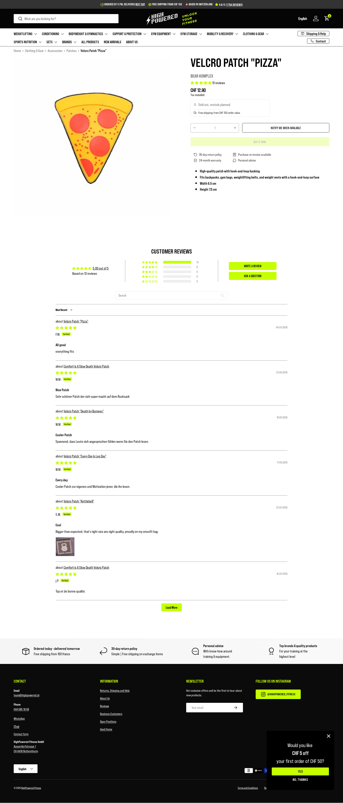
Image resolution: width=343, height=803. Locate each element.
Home (17, 50)
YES (300, 771)
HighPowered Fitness (31, 788)
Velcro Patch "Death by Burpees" (84, 411)
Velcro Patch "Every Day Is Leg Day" (85, 456)
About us (132, 42)
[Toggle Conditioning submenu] (62, 34)
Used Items (106, 729)
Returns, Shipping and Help (115, 690)
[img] (66, 328)
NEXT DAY (140, 4)
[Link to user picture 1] (65, 546)
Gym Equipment (161, 34)
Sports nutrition (25, 42)
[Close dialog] (328, 736)
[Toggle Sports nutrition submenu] (40, 42)
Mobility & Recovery (220, 34)
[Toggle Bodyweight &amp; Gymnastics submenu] (106, 34)
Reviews (104, 706)
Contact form (21, 734)
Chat (16, 726)
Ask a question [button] (252, 276)
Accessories (55, 50)
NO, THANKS (300, 779)
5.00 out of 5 (101, 268)
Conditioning (50, 34)
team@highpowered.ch (27, 695)
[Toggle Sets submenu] (55, 42)
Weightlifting (23, 34)
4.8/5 (231, 4)
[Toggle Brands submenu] (75, 42)
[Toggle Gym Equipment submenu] (174, 34)
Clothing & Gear (253, 34)
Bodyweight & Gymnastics (86, 34)
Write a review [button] (252, 266)
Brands (67, 42)
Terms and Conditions (248, 788)
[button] (302, 18)
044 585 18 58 (21, 709)
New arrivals (112, 42)
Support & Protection (127, 34)
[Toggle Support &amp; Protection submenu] (144, 34)
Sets (49, 42)
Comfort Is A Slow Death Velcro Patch (86, 366)
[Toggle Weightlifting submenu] (35, 34)
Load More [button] (171, 607)
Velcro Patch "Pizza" (76, 321)
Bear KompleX (202, 75)
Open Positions (108, 721)
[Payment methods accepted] (252, 771)
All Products (90, 42)
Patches (71, 50)
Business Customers (111, 714)
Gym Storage (188, 34)
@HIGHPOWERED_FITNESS (281, 694)
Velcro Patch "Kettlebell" (79, 501)
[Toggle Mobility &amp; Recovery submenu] (236, 34)
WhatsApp (19, 718)
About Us (105, 698)
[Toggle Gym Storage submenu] (200, 34)
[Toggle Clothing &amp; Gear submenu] (267, 34)
